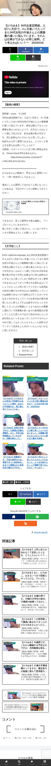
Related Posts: (26, 355)
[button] (33, 57)
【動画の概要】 (27, 347)
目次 (21, 340)
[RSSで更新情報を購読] (25, 523)
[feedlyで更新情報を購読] (37, 516)
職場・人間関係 (23, 482)
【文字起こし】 (27, 351)
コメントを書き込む (25, 729)
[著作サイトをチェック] (13, 516)
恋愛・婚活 (9, 482)
